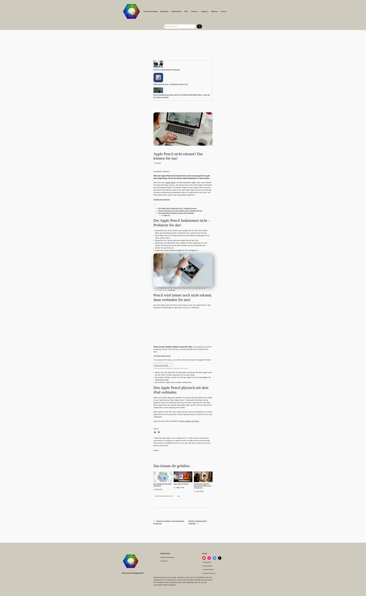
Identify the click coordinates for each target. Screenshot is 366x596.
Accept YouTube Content (161, 365)
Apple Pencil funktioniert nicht (164, 496)
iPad (193, 183)
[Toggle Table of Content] (154, 204)
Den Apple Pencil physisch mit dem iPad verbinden (176, 213)
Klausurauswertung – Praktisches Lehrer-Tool (171, 84)
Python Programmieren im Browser (167, 70)
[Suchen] (199, 26)
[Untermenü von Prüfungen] (168, 11)
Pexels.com (172, 290)
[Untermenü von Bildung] (217, 11)
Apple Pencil (170, 183)
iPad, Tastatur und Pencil (189, 421)
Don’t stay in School (181, 484)
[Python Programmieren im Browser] (158, 64)
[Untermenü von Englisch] (208, 11)
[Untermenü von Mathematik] (181, 11)
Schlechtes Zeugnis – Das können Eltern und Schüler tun (202, 486)
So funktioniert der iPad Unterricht (162, 485)
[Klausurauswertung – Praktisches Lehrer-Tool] (158, 78)
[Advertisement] (183, 45)
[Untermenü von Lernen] (226, 11)
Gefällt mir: (166, 215)
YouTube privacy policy (162, 356)
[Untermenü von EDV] (188, 11)
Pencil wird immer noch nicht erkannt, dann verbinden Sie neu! (180, 211)
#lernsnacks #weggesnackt (133, 573)
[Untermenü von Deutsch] (198, 11)
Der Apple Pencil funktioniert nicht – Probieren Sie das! (178, 208)
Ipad (178, 496)
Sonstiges (158, 163)
